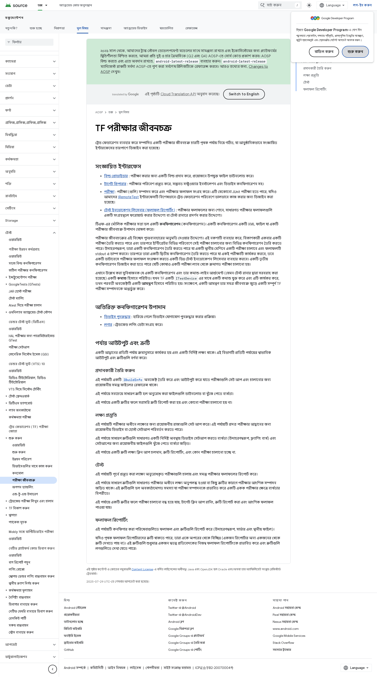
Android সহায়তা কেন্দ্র (287, 608)
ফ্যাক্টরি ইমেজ (72, 636)
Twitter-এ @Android (182, 608)
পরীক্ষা (109, 192)
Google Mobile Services (289, 636)
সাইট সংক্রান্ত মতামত (177, 668)
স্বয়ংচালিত (166, 28)
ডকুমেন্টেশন (14, 18)
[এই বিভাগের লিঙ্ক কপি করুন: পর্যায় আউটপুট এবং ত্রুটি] (154, 343)
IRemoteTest (128, 197)
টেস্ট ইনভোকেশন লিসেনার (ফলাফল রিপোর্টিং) (139, 210)
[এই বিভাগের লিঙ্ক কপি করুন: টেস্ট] (108, 465)
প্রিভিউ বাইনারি (73, 629)
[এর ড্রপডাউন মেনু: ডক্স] (48, 5)
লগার (108, 325)
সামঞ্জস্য (106, 28)
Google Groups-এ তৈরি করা (186, 643)
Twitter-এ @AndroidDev (184, 615)
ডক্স (40, 5)
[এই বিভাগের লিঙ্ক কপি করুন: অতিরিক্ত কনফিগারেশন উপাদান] (170, 307)
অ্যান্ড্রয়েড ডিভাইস (135, 28)
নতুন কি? (11, 28)
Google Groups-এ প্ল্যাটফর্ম (186, 636)
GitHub (69, 650)
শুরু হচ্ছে (36, 28)
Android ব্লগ (176, 622)
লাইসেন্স (135, 668)
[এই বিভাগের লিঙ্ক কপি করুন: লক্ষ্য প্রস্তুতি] (121, 415)
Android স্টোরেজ (75, 608)
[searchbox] (29, 42)
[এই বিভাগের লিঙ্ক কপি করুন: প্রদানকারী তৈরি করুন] (139, 371)
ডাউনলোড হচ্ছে (73, 622)
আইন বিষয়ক (116, 668)
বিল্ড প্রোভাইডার (116, 176)
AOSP (99, 112)
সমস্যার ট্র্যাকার (282, 650)
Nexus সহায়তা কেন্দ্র (285, 622)
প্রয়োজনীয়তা (71, 615)
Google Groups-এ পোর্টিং (185, 650)
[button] (26, 61)
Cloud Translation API (178, 94)
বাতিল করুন (324, 52)
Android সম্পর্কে (75, 668)
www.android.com (286, 629)
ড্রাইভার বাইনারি (73, 643)
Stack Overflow (283, 643)
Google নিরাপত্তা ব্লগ (181, 629)
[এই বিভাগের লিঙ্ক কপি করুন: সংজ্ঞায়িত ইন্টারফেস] (145, 167)
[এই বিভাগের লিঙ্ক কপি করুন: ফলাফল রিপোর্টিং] (132, 520)
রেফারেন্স (191, 28)
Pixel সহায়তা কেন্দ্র (284, 615)
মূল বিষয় (83, 28)
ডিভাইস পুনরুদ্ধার (117, 317)
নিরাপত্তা (59, 28)
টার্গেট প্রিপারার (115, 184)
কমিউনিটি (96, 668)
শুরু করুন (355, 52)
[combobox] (280, 5)
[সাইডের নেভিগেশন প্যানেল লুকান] (52, 669)
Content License (142, 569)
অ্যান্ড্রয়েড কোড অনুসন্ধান (75, 5)
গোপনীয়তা (152, 668)
